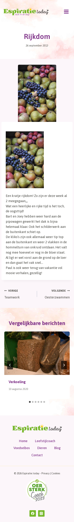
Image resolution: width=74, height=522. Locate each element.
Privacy (45, 473)
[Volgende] (64, 365)
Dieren (42, 448)
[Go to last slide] (10, 365)
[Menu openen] (66, 11)
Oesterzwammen (57, 294)
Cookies (55, 473)
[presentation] (37, 353)
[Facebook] (32, 513)
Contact (37, 455)
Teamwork (12, 294)
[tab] (30, 402)
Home (23, 441)
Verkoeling (17, 382)
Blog (57, 448)
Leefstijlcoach (45, 441)
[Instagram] (41, 513)
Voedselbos (21, 448)
